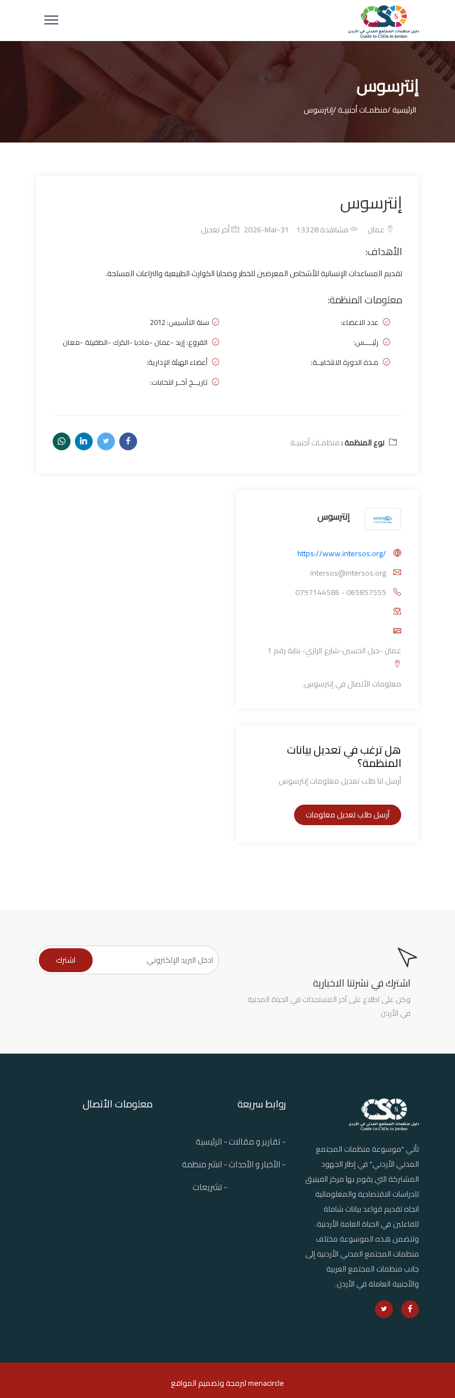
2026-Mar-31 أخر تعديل (245, 229)
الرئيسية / (401, 110)
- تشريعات (210, 1187)
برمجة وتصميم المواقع (207, 1383)
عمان (377, 229)
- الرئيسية (212, 1141)
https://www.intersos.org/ (341, 553)
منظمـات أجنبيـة (315, 442)
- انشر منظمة (205, 1164)
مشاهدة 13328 (323, 229)
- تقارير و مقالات (257, 1141)
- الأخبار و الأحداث (257, 1164)
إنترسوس (333, 516)
